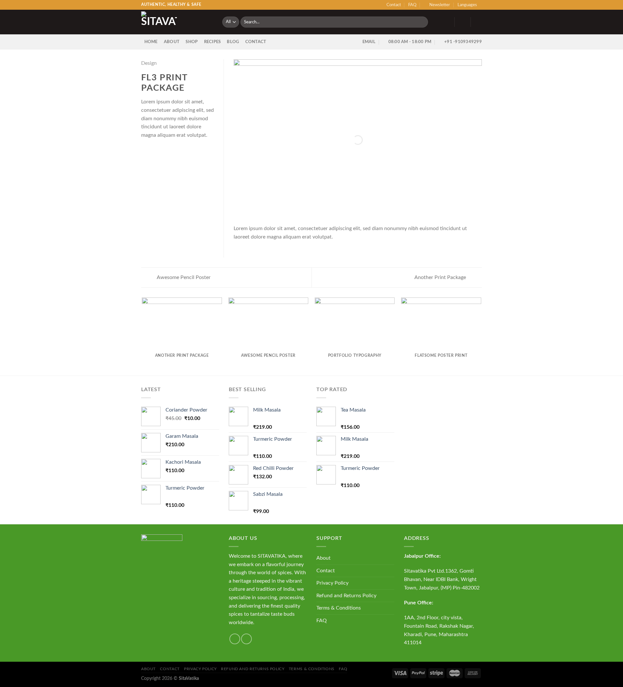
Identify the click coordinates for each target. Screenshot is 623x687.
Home (151, 42)
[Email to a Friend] (161, 150)
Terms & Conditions (338, 608)
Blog (233, 42)
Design (149, 63)
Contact (393, 5)
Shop (192, 42)
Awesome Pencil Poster (183, 277)
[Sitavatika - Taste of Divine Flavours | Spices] (177, 22)
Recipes (212, 42)
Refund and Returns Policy (346, 595)
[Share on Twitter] (153, 150)
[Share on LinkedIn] (176, 150)
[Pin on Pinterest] (168, 150)
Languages (467, 5)
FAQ (412, 5)
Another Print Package (440, 277)
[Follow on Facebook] (234, 639)
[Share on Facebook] (145, 150)
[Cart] (478, 22)
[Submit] (422, 22)
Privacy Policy (332, 583)
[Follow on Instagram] (246, 639)
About (171, 42)
